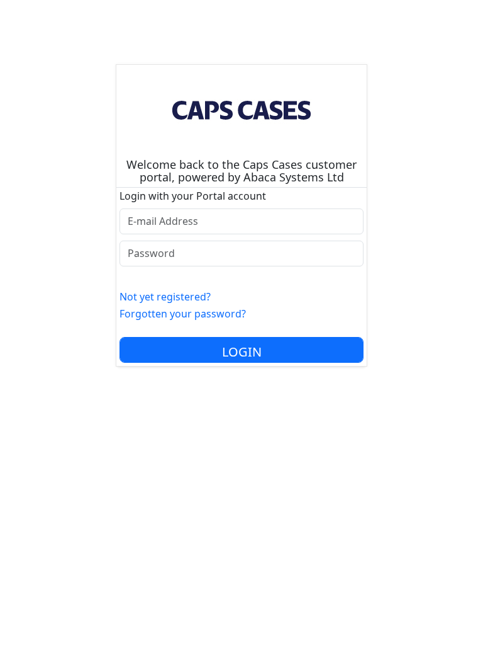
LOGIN (242, 351)
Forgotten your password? (182, 314)
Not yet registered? (165, 297)
